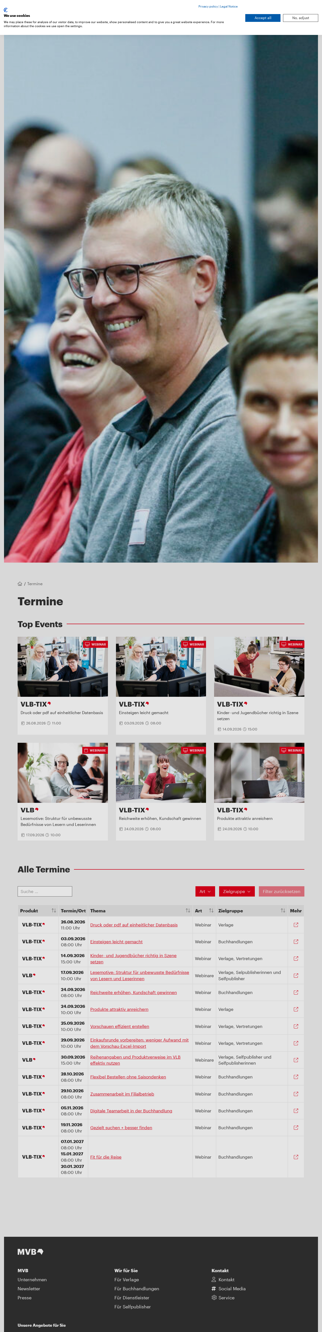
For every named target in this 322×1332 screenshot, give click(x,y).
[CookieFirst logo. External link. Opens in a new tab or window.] (6, 10)
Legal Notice (229, 6)
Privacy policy (208, 6)
